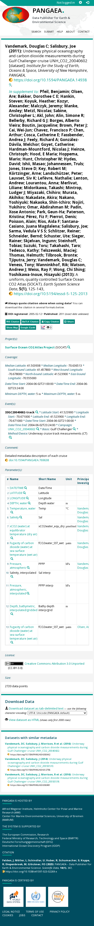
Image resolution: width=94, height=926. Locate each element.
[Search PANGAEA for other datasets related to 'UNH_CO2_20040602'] (37, 428)
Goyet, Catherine (57, 144)
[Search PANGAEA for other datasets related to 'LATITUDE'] (24, 492)
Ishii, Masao (33, 163)
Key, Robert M (52, 168)
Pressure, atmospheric (18, 566)
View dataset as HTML (24, 720)
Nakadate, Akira (41, 197)
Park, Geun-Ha (50, 211)
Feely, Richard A (42, 139)
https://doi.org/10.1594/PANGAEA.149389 (48, 82)
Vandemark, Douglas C (26, 46)
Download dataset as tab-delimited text (36, 708)
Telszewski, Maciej (58, 250)
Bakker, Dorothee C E (38, 96)
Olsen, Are (84, 627)
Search (36, 31)
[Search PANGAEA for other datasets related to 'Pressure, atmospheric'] (28, 567)
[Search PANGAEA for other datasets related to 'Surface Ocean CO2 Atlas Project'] (68, 347)
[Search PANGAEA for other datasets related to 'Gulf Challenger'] (74, 428)
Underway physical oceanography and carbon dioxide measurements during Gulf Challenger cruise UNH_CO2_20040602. (46, 747)
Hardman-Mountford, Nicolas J (39, 149)
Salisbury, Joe (63, 46)
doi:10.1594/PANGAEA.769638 (29, 460)
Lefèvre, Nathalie (54, 178)
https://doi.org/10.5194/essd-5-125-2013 (51, 293)
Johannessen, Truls (65, 163)
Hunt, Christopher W (42, 159)
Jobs (22, 915)
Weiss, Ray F (39, 269)
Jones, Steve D (22, 168)
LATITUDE (16, 493)
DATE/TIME (17, 488)
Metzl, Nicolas (37, 110)
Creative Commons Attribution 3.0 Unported (54, 663)
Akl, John (45, 115)
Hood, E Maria (43, 154)
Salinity (14, 517)
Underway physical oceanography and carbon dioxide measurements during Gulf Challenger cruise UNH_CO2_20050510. (44, 762)
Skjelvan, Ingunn (40, 240)
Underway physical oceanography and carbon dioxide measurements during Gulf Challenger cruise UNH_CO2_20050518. (46, 778)
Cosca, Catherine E (41, 134)
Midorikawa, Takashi (43, 187)
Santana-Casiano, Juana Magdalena (44, 224)
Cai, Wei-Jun (20, 130)
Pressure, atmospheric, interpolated (18, 589)
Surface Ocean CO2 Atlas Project (30, 347)
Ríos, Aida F (49, 221)
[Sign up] (80, 2)
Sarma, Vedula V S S (27, 231)
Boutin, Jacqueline (39, 125)
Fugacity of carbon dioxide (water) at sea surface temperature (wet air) (23, 549)
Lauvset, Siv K (22, 178)
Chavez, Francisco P (52, 130)
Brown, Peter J (73, 125)
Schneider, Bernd (25, 236)
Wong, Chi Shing (69, 269)
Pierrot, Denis (63, 216)
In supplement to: (24, 91)
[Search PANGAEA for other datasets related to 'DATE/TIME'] (25, 487)
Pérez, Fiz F (36, 216)
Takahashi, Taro (65, 245)
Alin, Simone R (70, 115)
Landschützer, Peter (62, 173)
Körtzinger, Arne (25, 173)
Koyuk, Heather (39, 101)
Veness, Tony (21, 264)
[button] (46, 327)
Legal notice (11, 911)
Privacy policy (60, 911)
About (70, 31)
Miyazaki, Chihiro (43, 192)
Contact (84, 31)
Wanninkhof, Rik (52, 264)
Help (60, 31)
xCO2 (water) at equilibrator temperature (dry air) (23, 530)
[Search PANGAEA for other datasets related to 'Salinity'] (20, 517)
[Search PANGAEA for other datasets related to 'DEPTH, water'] (29, 503)
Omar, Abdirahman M (47, 207)
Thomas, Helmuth (26, 255)
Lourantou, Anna (42, 182)
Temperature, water (23, 508)
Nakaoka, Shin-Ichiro (50, 202)
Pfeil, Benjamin (54, 91)
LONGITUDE (17, 498)
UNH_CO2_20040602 (21, 429)
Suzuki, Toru (35, 245)
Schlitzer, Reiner (64, 231)
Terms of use (35, 911)
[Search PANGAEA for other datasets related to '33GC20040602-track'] (36, 412)
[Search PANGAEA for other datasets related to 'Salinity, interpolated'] (11, 576)
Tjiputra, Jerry (22, 259)
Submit (49, 31)
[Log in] (87, 2)
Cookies (7, 915)
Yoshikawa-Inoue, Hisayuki (35, 274)
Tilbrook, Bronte (61, 255)
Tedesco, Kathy (24, 250)
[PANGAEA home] (15, 11)
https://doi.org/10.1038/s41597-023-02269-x (31, 871)
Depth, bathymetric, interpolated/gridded (23, 608)
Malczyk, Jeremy (46, 105)
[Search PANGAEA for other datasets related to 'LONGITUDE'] (27, 498)
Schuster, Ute (57, 236)
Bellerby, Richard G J (28, 120)
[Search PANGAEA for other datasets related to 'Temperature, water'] (11, 512)
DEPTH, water (18, 503)
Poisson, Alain (22, 221)
